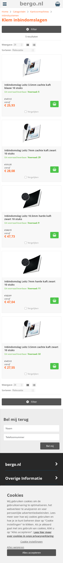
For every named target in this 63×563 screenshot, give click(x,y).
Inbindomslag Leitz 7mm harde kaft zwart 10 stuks (29, 283)
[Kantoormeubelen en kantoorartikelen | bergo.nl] (31, 5)
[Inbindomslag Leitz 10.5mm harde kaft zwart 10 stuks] (31, 199)
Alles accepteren (31, 552)
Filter (34, 29)
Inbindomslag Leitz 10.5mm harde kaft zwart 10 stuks (27, 217)
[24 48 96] (18, 44)
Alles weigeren (15, 547)
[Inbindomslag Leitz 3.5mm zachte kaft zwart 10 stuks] (31, 330)
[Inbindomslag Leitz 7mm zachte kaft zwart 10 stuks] (31, 133)
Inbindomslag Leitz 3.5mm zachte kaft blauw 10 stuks (27, 86)
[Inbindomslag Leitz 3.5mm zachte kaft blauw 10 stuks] (31, 67)
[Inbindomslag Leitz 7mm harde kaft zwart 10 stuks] (31, 264)
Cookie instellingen (31, 541)
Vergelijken (33, 111)
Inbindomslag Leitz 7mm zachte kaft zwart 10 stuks (30, 152)
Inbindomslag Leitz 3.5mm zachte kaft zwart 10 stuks (31, 348)
